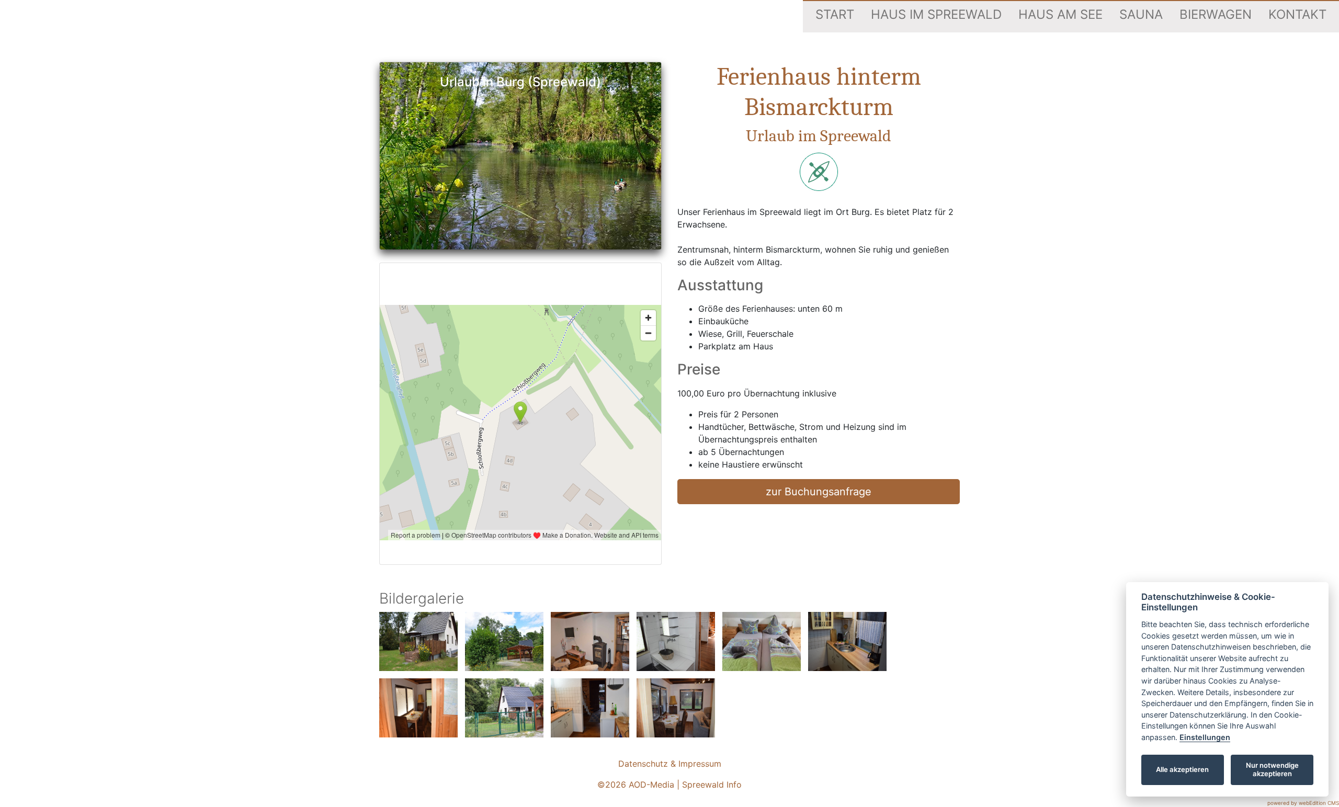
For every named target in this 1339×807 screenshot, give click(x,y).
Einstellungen (1204, 737)
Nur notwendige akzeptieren (1272, 769)
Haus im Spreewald (936, 14)
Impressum (699, 763)
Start (834, 14)
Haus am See (1060, 14)
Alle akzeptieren (1182, 769)
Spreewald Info (712, 784)
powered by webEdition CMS (1303, 803)
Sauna (1141, 14)
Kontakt (1297, 14)
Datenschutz (643, 763)
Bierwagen (1215, 14)
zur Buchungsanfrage (818, 491)
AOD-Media (651, 784)
